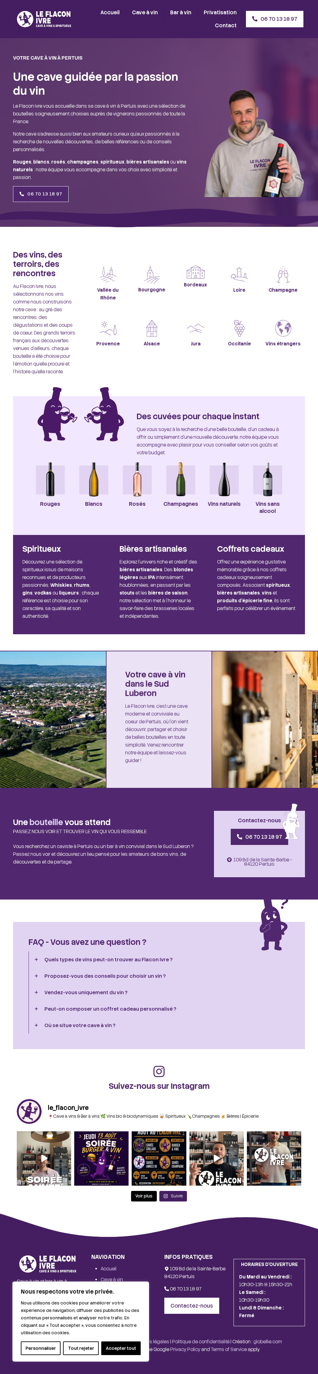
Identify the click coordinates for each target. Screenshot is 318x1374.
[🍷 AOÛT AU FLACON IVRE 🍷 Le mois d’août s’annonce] (159, 1158)
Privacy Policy (185, 1349)
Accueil (108, 1269)
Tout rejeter (81, 1348)
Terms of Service (229, 1349)
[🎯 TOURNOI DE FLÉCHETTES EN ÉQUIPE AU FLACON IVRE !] (216, 1158)
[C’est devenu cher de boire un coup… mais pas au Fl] (274, 1158)
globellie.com (267, 1342)
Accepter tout (121, 1348)
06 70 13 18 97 (185, 1289)
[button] (159, 959)
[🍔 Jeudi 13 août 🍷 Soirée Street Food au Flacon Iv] (101, 1158)
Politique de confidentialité (200, 1342)
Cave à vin (112, 1280)
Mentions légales (150, 1342)
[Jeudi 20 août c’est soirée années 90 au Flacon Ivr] (44, 1158)
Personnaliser (40, 1348)
